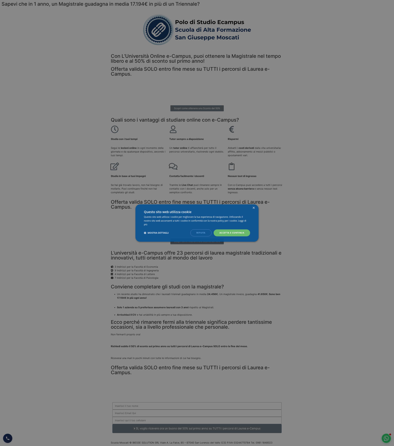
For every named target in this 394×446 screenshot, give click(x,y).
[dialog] (197, 223)
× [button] (253, 208)
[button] (156, 233)
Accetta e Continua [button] (231, 232)
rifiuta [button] (200, 232)
